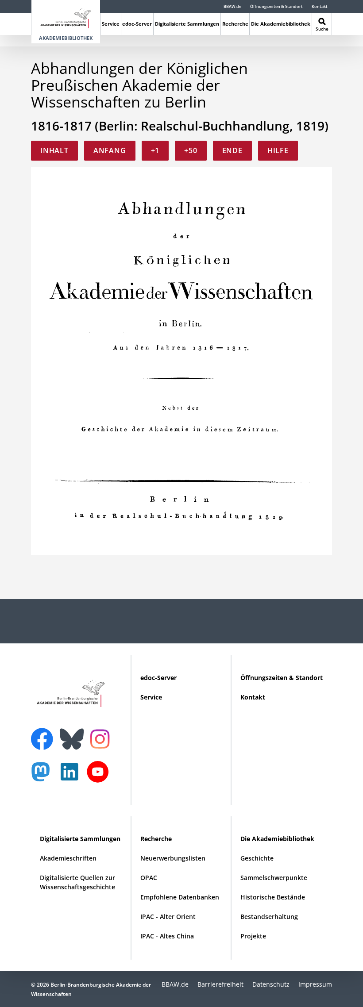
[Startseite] (65, 16)
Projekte (253, 936)
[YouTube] (100, 776)
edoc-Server (137, 23)
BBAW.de (232, 6)
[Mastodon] (44, 776)
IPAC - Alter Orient (168, 916)
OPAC (148, 877)
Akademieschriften (68, 858)
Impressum (315, 984)
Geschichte (257, 858)
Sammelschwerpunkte (273, 877)
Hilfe (278, 150)
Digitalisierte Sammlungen (187, 23)
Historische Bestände (272, 897)
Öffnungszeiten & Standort (276, 6)
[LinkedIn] (71, 776)
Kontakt (320, 6)
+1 (155, 150)
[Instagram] (102, 738)
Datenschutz (271, 984)
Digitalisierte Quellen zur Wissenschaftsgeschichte (77, 882)
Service (111, 23)
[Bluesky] (74, 734)
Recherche (235, 23)
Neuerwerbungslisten (172, 858)
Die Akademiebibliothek (280, 23)
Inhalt (54, 150)
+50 (190, 150)
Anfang (109, 150)
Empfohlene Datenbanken (179, 897)
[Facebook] (44, 734)
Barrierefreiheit (220, 984)
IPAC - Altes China (167, 936)
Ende (232, 150)
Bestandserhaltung (269, 916)
